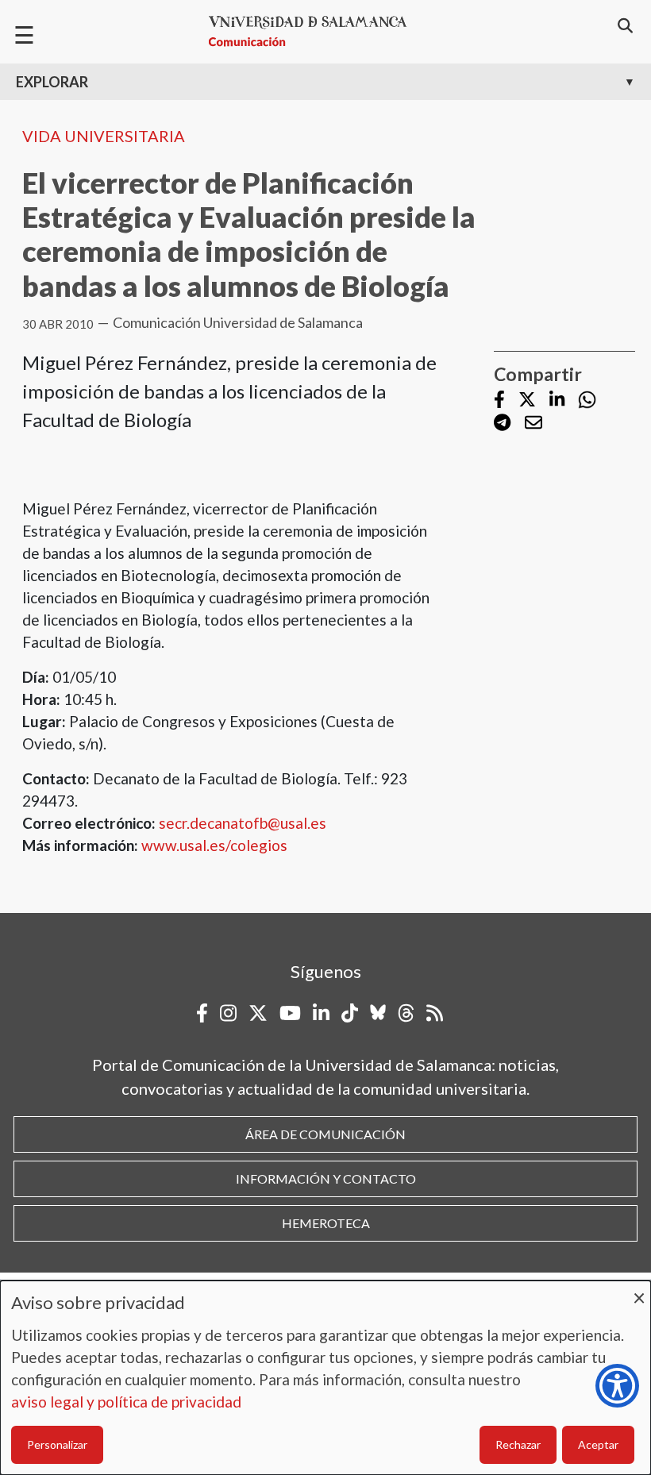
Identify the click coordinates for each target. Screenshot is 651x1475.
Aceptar (598, 1444)
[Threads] (406, 1013)
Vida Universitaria (103, 135)
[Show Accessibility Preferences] (617, 1386)
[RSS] (434, 1013)
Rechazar (518, 1444)
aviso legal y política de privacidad (126, 1401)
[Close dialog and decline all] (639, 1290)
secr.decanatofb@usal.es (242, 823)
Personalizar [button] (57, 1444)
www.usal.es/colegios (214, 845)
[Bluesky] (378, 1013)
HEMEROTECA (326, 1222)
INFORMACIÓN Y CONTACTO (326, 1178)
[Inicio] (314, 31)
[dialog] (325, 1378)
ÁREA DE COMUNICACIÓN (325, 1134)
